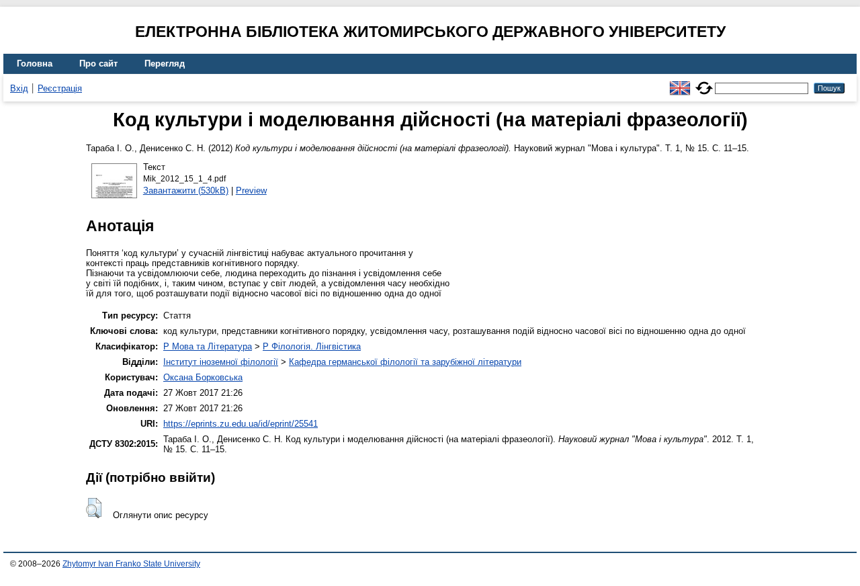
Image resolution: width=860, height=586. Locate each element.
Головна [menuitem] (34, 63)
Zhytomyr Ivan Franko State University (131, 564)
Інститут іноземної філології (220, 362)
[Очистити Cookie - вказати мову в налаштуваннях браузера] (704, 82)
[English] (680, 82)
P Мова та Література (207, 346)
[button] (93, 508)
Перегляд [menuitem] (164, 63)
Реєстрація (60, 88)
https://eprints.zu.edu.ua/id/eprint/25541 (240, 424)
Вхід (19, 88)
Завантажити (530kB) (185, 190)
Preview (251, 190)
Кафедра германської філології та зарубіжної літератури (405, 362)
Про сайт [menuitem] (98, 63)
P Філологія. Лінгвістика (312, 346)
